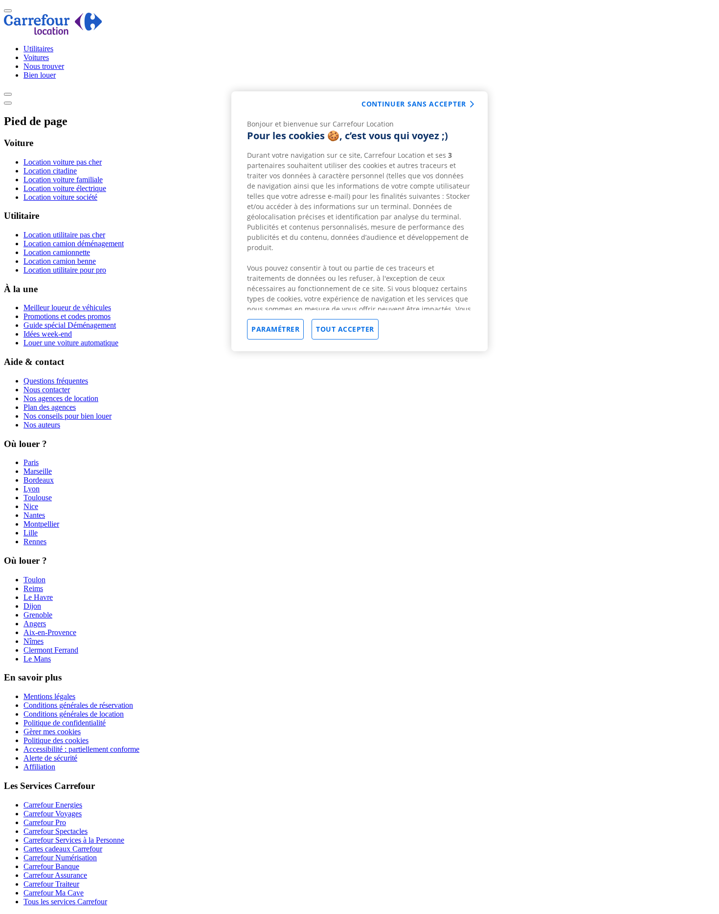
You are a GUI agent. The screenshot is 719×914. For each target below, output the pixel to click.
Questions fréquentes (55, 381)
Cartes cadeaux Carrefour (62, 849)
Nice (30, 506)
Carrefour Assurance (55, 875)
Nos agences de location (60, 398)
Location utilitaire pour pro (64, 270)
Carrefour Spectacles (55, 831)
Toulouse (37, 497)
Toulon (34, 579)
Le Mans (37, 659)
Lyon (31, 489)
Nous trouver (43, 66)
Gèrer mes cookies (52, 731)
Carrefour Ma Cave (53, 893)
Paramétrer (275, 329)
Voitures (36, 57)
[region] (359, 221)
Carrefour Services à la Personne (73, 840)
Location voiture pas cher (62, 162)
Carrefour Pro (44, 822)
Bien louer (39, 75)
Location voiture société (60, 197)
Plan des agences (49, 407)
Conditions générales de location (73, 714)
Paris (31, 462)
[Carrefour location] (53, 32)
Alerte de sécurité (50, 758)
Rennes (34, 541)
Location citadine (50, 171)
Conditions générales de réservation (78, 705)
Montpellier (41, 524)
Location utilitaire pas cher (64, 235)
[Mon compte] (8, 94)
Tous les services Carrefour (65, 901)
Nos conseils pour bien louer (67, 416)
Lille (30, 533)
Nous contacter (46, 389)
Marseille (37, 471)
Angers (34, 623)
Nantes (34, 515)
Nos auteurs (41, 425)
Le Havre (38, 597)
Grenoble (37, 615)
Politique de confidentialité (64, 723)
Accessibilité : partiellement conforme (81, 749)
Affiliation (39, 767)
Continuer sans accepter (413, 103)
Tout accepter (345, 329)
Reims (33, 588)
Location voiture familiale (63, 179)
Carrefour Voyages (52, 813)
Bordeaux (38, 480)
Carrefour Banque (51, 866)
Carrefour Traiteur (51, 884)
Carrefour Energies (52, 805)
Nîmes (33, 641)
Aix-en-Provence (49, 632)
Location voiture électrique (64, 188)
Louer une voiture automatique (70, 343)
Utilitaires (38, 48)
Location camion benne (59, 261)
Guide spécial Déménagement (69, 325)
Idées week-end (47, 334)
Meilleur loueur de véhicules (67, 307)
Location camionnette (56, 252)
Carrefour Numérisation (60, 857)
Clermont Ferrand (50, 650)
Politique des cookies (56, 740)
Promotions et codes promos (67, 316)
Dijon (32, 606)
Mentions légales (49, 696)
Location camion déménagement (73, 243)
